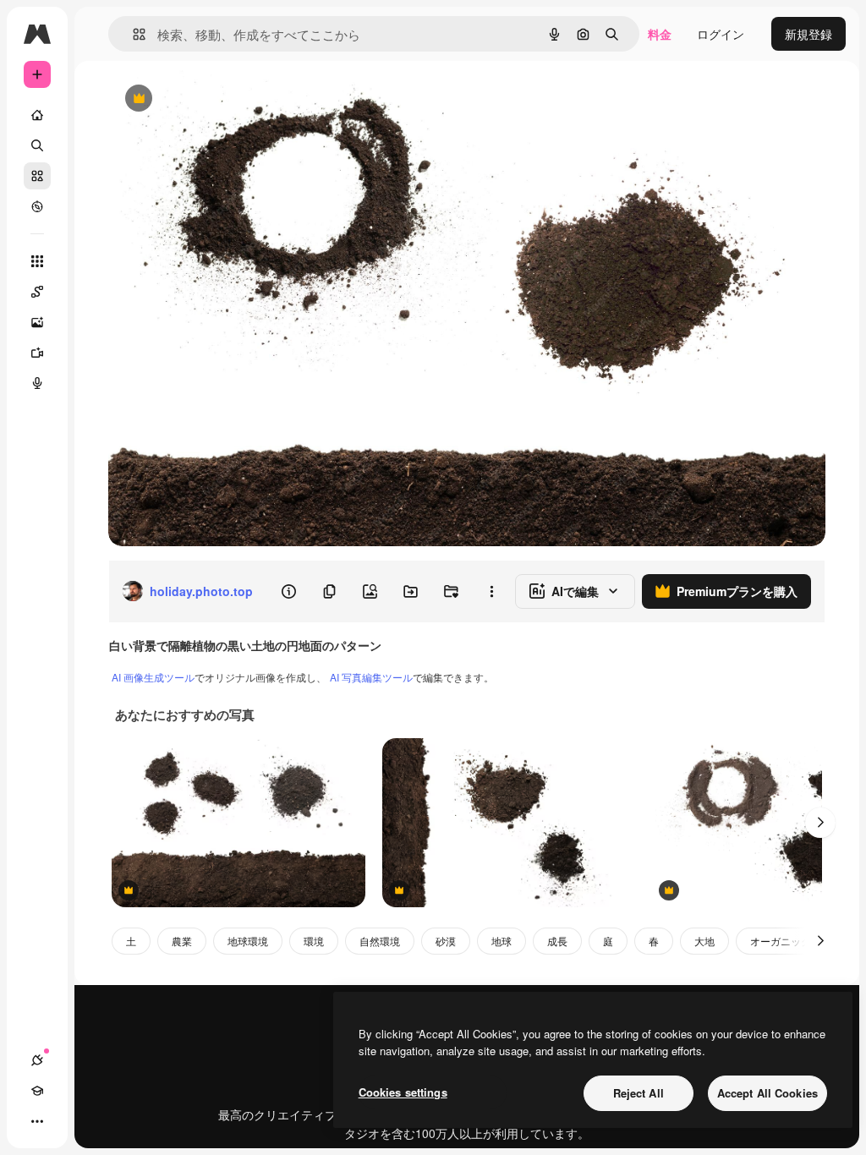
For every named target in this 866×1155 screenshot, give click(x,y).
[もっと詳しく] (37, 206)
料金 (659, 33)
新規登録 (808, 33)
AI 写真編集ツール (371, 677)
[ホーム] (37, 115)
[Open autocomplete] (132, 34)
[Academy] (37, 1090)
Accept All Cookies (767, 1093)
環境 (314, 940)
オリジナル (224, 99)
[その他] (37, 1121)
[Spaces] (37, 291)
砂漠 (446, 940)
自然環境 (379, 940)
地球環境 (247, 940)
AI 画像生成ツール (153, 677)
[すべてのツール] (37, 261)
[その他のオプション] (491, 591)
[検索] (37, 145)
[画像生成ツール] (37, 322)
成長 (557, 940)
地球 (501, 940)
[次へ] (820, 822)
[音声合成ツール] (37, 383)
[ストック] (37, 175)
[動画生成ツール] (37, 352)
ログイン (720, 33)
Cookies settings (403, 1092)
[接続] (37, 1060)
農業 (182, 940)
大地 (704, 940)
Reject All (638, 1093)
